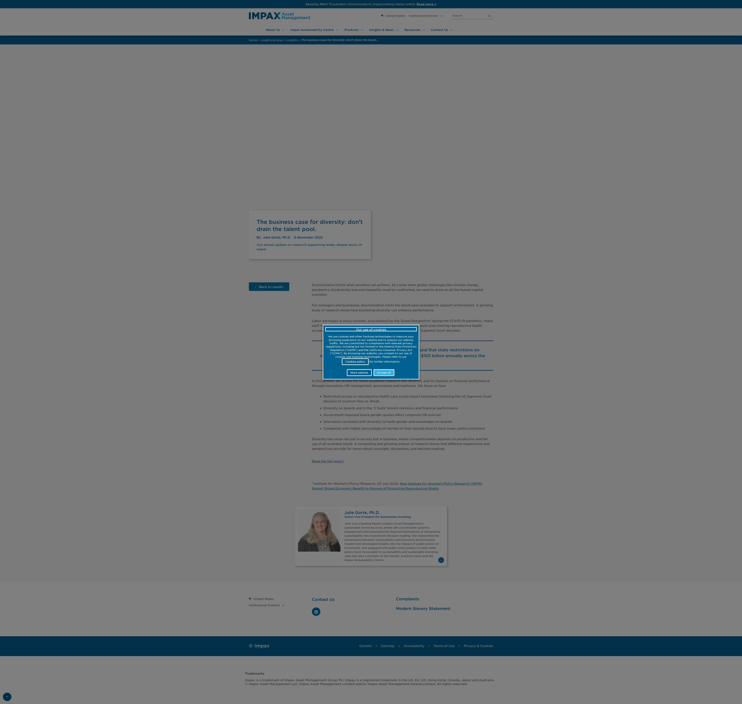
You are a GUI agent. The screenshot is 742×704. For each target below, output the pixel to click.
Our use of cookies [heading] (371, 329)
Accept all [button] (384, 372)
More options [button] (359, 372)
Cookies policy (355, 361)
